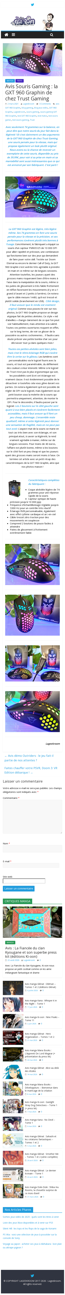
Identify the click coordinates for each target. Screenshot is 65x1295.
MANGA (10, 942)
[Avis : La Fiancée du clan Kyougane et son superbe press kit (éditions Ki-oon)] (32, 908)
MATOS (10, 80)
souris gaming (32, 112)
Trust (32, 120)
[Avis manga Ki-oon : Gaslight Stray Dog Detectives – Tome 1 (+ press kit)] (13, 1100)
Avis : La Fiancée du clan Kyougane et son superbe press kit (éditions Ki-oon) (31, 952)
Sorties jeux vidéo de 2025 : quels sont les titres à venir (31, 1216)
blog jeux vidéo (41, 107)
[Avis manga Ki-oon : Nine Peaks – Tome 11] (13, 1015)
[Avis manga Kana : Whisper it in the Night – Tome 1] (13, 999)
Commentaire (11, 797)
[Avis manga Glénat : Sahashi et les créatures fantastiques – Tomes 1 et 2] (13, 1134)
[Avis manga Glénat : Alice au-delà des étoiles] (13, 1066)
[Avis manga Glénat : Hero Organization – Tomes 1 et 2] (13, 1032)
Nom (6, 843)
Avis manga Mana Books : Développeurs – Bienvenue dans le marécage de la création (41, 1087)
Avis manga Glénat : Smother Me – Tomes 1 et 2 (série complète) (42, 1155)
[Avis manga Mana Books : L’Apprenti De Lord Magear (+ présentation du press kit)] (13, 1048)
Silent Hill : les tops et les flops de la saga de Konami (29, 1228)
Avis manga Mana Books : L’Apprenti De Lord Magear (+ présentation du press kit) (40, 1053)
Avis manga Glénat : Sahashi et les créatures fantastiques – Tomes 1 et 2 (40, 1139)
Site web (7, 876)
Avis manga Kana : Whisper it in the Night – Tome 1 (41, 1002)
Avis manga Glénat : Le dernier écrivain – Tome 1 (40, 1172)
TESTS (19, 80)
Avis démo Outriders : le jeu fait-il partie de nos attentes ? (28, 758)
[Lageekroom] (32, 14)
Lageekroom (28, 103)
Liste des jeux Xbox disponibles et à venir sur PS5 (28, 1222)
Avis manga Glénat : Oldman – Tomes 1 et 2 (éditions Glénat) (40, 985)
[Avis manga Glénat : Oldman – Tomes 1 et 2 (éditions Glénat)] (13, 982)
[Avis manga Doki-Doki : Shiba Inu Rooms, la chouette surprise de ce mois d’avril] (13, 1185)
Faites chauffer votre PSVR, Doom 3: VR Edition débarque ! (30, 770)
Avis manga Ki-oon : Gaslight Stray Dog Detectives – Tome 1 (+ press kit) (41, 1105)
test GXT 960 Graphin (27, 115)
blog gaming (27, 107)
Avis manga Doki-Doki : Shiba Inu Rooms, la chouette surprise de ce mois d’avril (42, 1190)
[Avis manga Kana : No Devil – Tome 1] (13, 1118)
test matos (42, 115)
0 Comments (45, 103)
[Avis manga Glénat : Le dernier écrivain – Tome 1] (13, 1169)
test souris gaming (20, 120)
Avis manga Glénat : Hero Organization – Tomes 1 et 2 (39, 1035)
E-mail (7, 861)
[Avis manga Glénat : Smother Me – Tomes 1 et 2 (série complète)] (13, 1152)
